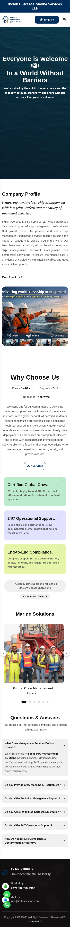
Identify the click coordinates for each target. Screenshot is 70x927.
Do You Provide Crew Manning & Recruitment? (33, 784)
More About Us (11, 277)
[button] (4, 653)
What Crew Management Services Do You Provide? (29, 745)
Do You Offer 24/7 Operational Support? (28, 825)
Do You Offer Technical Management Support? (32, 798)
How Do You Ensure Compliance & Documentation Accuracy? (25, 840)
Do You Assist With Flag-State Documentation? (33, 811)
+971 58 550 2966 (23, 888)
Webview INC (35, 921)
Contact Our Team (33, 596)
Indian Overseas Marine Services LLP (35, 6)
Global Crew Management (35, 688)
